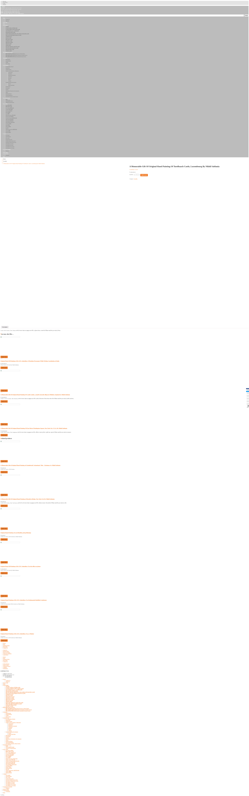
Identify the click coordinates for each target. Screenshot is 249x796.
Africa (7, 740)
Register (4, 4)
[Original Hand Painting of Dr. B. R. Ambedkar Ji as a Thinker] (10, 610)
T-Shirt (7, 715)
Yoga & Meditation (10, 742)
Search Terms (6, 665)
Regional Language (7, 744)
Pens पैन (7, 769)
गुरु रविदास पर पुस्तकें (10, 698)
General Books (6, 790)
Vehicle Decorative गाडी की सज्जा (12, 770)
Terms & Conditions (7, 653)
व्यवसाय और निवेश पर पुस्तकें (11, 705)
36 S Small (8, 775)
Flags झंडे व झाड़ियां (9, 750)
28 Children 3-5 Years (10, 782)
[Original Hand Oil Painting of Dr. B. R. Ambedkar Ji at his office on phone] (10, 542)
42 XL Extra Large (9, 778)
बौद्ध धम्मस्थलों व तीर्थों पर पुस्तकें (12, 691)
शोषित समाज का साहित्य (10, 699)
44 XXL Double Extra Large (12, 779)
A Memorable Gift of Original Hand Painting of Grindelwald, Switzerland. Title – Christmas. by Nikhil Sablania (30, 465)
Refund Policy (6, 651)
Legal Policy (5, 654)
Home (4, 158)
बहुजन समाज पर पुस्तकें (10, 696)
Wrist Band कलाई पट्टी (10, 763)
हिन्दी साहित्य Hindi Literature (9, 707)
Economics (8, 736)
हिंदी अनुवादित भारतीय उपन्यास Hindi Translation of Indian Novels (19, 709)
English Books (9, 714)
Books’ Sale (5, 682)
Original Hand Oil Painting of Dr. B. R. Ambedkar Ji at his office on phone (20, 566)
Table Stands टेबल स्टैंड (10, 762)
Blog (4, 644)
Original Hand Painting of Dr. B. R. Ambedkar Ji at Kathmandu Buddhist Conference (24, 600)
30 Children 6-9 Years (10, 783)
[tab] (4, 327)
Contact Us (5, 647)
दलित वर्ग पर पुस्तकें (9, 700)
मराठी (7, 745)
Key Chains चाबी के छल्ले (11, 752)
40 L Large (8, 777)
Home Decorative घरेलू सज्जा (11, 758)
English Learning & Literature (12, 731)
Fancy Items (8, 716)
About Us (5, 650)
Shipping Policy (6, 645)
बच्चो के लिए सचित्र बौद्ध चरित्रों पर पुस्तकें (14, 703)
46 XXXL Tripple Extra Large (12, 781)
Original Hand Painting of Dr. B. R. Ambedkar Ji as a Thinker (17, 633)
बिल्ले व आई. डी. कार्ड (10, 751)
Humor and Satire (12, 734)
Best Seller (5, 646)
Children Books (9, 721)
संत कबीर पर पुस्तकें (9, 706)
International (8, 735)
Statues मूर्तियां (8, 771)
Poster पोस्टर (8, 767)
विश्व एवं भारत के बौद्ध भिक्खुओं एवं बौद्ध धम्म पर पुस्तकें (15, 693)
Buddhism (10, 724)
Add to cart (144, 175)
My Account (5, 2)
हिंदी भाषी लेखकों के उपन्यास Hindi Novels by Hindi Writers (17, 708)
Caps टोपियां (8, 757)
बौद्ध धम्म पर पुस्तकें (9, 695)
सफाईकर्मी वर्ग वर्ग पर (9, 694)
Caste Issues (10, 723)
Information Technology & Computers (13, 738)
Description (4, 327)
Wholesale (5, 712)
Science (7, 737)
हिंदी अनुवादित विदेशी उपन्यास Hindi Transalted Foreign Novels (18, 710)
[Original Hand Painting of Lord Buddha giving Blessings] (10, 509)
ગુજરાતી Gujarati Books (11, 748)
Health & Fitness (9, 741)
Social (9, 729)
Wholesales (5, 668)
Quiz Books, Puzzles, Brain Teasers (13, 743)
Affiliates (5, 667)
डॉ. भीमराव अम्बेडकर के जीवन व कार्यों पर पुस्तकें (15, 688)
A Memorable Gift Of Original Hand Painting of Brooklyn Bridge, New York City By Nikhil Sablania (28, 499)
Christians (10, 727)
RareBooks (8, 720)
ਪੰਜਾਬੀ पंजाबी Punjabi (10, 747)
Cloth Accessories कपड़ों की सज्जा (12, 761)
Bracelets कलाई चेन (9, 755)
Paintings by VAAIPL (7, 786)
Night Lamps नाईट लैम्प (10, 759)
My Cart (4, 1)
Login (4, 3)
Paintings (7, 788)
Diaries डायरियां (9, 768)
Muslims (10, 728)
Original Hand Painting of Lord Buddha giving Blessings (16, 532)
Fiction (9, 733)
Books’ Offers (6, 789)
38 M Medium (9, 776)
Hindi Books (5, 685)
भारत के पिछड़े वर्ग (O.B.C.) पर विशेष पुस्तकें (14, 689)
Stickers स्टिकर (9, 772)
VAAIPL (5, 161)
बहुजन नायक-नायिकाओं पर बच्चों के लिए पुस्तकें (14, 702)
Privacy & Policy (6, 652)
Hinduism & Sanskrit (12, 726)
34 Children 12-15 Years (11, 785)
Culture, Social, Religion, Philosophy (13, 722)
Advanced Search (6, 666)
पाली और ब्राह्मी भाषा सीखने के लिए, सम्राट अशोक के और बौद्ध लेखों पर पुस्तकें (20, 692)
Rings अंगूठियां (8, 756)
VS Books (8, 791)
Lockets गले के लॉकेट (10, 754)
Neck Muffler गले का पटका (11, 764)
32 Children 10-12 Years (11, 784)
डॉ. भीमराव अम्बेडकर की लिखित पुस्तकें (13, 687)
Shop (4, 684)
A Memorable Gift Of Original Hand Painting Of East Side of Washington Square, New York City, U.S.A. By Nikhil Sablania (34, 428)
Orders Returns (6, 663)
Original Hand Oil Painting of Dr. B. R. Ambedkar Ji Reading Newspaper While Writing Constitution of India (30, 361)
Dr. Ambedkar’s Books (10, 719)
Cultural (10, 730)
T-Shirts (4, 774)
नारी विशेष (7, 686)
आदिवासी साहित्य (9, 701)
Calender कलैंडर (9, 765)
